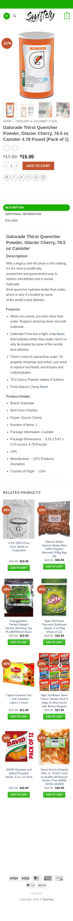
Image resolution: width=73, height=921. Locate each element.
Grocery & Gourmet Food (36, 121)
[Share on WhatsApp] (6, 177)
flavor (61, 334)
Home (7, 121)
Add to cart (38, 166)
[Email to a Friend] (28, 177)
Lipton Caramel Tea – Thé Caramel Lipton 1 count (18, 699)
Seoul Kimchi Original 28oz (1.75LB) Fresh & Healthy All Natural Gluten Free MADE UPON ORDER (54, 777)
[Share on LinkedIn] (43, 177)
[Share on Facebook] (14, 177)
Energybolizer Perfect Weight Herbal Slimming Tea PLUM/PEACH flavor (18, 626)
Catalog (36, 893)
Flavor (14, 417)
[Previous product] (15, 148)
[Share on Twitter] (21, 177)
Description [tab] (14, 207)
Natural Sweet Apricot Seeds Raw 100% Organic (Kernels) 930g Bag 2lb (54, 549)
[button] (6, 16)
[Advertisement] (36, 836)
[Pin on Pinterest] (36, 177)
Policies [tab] (11, 220)
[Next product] (6, 148)
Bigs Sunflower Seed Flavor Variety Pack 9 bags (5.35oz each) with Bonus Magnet (54, 701)
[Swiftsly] (40, 16)
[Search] (14, 16)
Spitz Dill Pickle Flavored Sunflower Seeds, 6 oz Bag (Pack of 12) (54, 626)
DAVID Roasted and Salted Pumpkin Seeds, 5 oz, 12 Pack (18, 773)
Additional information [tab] (23, 214)
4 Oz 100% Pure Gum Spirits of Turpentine (18, 546)
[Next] (68, 112)
